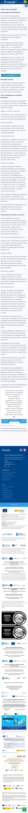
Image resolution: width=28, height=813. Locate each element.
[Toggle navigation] (2, 2)
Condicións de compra (8, 486)
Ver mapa (8, 466)
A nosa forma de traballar (8, 476)
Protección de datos (7, 490)
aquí (14, 416)
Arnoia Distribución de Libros (9, 472)
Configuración (14, 420)
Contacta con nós (6, 477)
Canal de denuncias (7, 496)
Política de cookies (7, 492)
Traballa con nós (6, 479)
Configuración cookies (7, 494)
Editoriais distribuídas (7, 474)
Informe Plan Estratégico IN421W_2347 (10, 752)
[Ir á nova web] (25, 2)
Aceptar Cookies (23, 421)
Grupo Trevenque (6, 498)
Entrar (16, 1)
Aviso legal (5, 488)
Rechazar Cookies (5, 421)
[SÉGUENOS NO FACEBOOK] (21, 450)
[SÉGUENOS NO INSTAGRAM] (24, 450)
